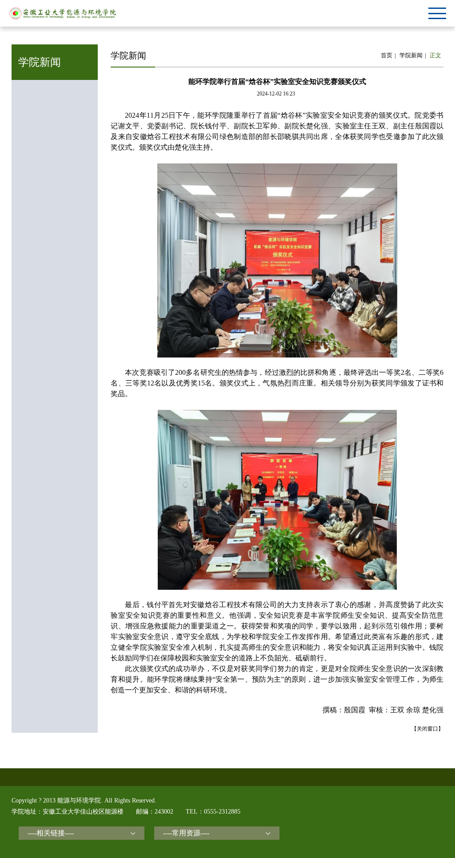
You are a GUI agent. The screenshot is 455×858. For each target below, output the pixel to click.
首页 (386, 55)
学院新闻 (411, 55)
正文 (435, 55)
